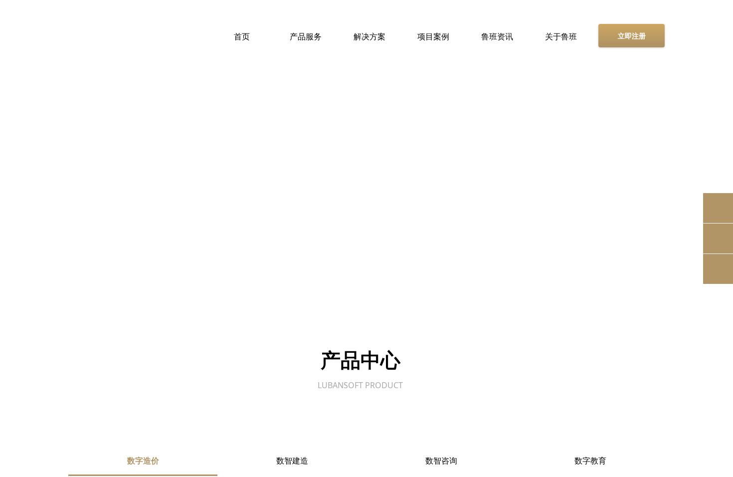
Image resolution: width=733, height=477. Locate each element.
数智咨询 (441, 460)
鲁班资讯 (497, 36)
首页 (242, 36)
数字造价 (143, 460)
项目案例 (433, 36)
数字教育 (590, 460)
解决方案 (369, 36)
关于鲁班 (561, 36)
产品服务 (306, 36)
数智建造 (292, 460)
